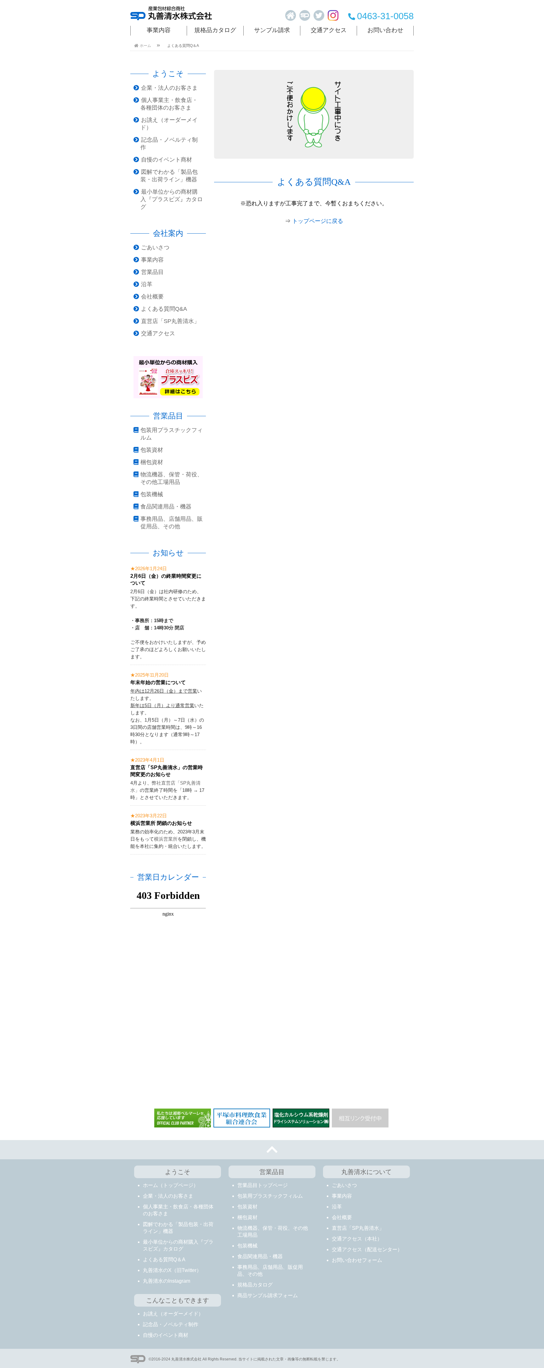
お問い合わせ (385, 30)
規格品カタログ (215, 30)
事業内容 (159, 30)
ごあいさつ (155, 247)
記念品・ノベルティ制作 (170, 1324)
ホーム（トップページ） (170, 1185)
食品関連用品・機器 (165, 506)
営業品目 (152, 272)
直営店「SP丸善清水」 (170, 321)
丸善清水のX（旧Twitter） (172, 1270)
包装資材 (151, 450)
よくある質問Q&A (164, 309)
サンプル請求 (272, 30)
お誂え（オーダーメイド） (173, 1313)
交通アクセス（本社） (357, 1238)
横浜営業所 (166, 839)
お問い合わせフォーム (357, 1260)
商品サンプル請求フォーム (267, 1295)
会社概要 (152, 296)
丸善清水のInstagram (166, 1281)
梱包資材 (151, 462)
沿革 (146, 284)
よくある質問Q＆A (164, 1259)
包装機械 (151, 494)
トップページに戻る (317, 221)
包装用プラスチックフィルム (270, 1196)
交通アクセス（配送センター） (367, 1249)
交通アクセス (329, 30)
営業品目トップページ (262, 1185)
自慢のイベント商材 (166, 159)
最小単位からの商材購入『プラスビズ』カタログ (171, 199)
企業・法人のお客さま (169, 88)
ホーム (145, 45)
